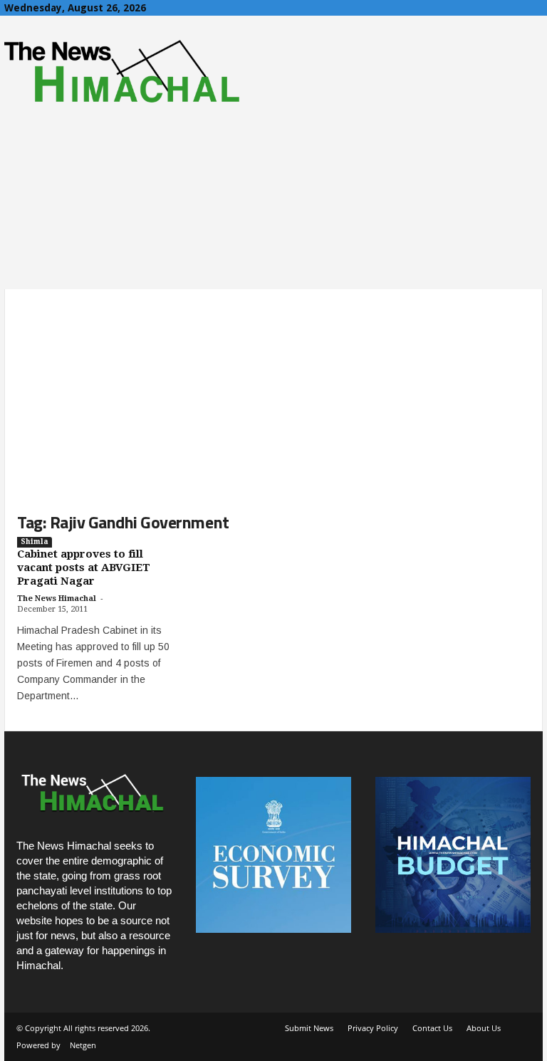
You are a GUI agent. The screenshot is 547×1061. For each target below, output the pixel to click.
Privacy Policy (373, 1028)
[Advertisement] (273, 388)
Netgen (83, 1045)
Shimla (34, 541)
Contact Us (432, 1028)
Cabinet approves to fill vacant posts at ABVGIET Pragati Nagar (83, 567)
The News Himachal (56, 598)
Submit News (309, 1028)
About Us (484, 1028)
